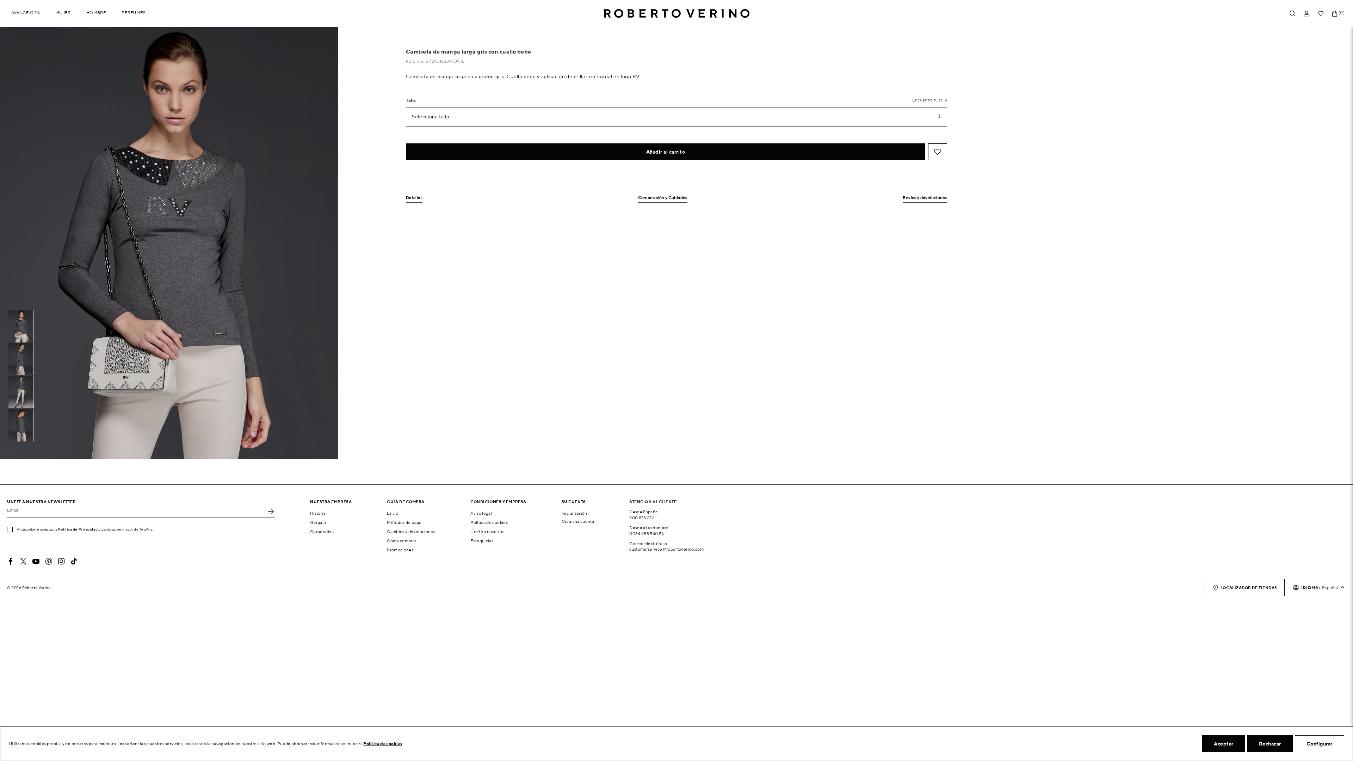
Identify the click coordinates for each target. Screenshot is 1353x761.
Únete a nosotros (487, 531)
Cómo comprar (401, 540)
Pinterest (48, 561)
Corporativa (322, 531)
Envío (393, 513)
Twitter (23, 561)
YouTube (35, 561)
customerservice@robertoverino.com (666, 549)
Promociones (400, 549)
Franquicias (481, 540)
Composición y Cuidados (662, 198)
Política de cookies (489, 522)
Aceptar (1224, 744)
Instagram (61, 561)
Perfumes (134, 12)
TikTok (74, 561)
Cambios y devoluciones (411, 531)
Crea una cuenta (578, 521)
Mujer (63, 12)
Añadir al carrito (665, 152)
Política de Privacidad (78, 529)
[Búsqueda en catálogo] (1292, 14)
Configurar (1319, 744)
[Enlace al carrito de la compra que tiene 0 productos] (1334, 14)
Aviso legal (481, 513)
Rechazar (1270, 744)
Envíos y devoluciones (925, 198)
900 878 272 (641, 517)
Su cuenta (574, 501)
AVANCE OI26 (25, 12)
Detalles (414, 198)
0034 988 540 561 (647, 533)
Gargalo (318, 522)
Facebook (10, 561)
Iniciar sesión (574, 513)
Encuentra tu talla (929, 100)
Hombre (96, 12)
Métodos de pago (404, 522)
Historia (318, 513)
